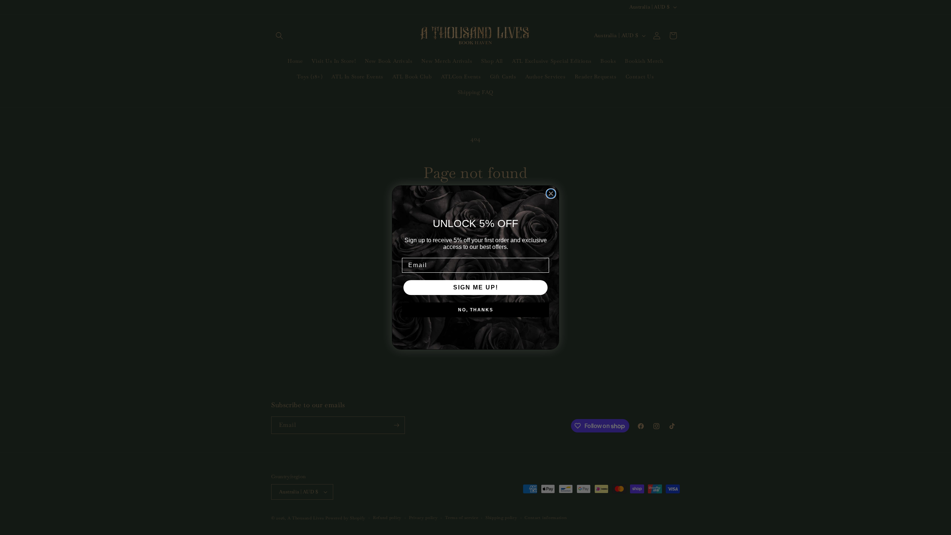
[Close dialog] (550, 193)
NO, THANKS (475, 309)
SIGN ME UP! (475, 287)
